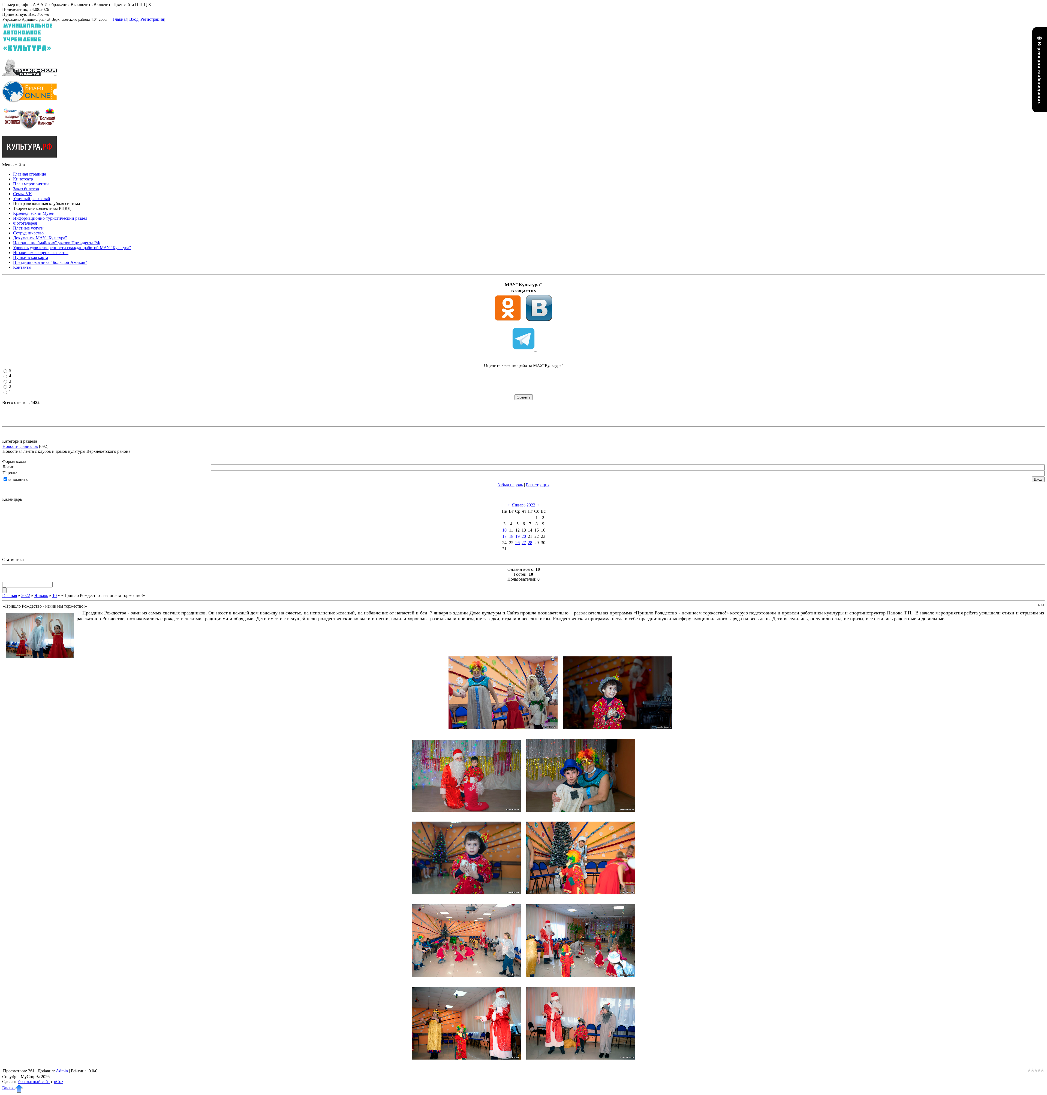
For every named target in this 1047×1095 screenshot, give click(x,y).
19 (517, 536)
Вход (134, 19)
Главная (120, 19)
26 (517, 542)
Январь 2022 (523, 505)
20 (524, 536)
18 (511, 536)
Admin (62, 1071)
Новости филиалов (20, 446)
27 (524, 542)
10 (504, 530)
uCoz (58, 1081)
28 (530, 542)
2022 (25, 595)
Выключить (81, 4)
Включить (103, 4)
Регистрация (152, 19)
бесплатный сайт (34, 1081)
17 (504, 536)
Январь (41, 595)
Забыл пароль (510, 484)
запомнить (18, 479)
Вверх (8, 1087)
